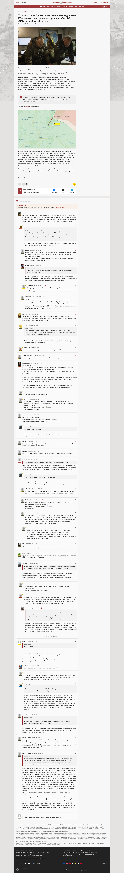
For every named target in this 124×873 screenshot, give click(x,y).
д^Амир (26, 665)
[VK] (25, 863)
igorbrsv (27, 250)
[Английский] (66, 863)
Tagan (23, 714)
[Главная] (17, 6)
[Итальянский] (72, 863)
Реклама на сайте (67, 850)
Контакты (75, 850)
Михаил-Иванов (26, 737)
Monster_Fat (27, 347)
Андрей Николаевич (27, 355)
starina (24, 641)
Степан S (26, 426)
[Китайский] (81, 863)
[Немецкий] (69, 863)
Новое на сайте (79, 6)
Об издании (81, 850)
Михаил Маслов (31, 528)
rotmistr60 (24, 459)
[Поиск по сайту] (107, 6)
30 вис (27, 608)
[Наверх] (105, 863)
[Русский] (63, 863)
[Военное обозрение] (62, 2)
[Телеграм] (17, 863)
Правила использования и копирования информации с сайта (30, 857)
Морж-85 (24, 815)
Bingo (23, 553)
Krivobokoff (30, 285)
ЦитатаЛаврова (26, 363)
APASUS (27, 265)
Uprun (23, 543)
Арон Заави (27, 226)
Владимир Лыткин (23, 177)
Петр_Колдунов (28, 684)
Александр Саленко (30, 296)
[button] (94, 2)
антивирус (25, 414)
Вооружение (51, 6)
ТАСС (27, 106)
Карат (25, 325)
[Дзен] (29, 863)
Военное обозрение (23, 11)
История (58, 6)
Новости (42, 6)
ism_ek (24, 441)
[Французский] (78, 863)
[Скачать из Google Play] (37, 863)
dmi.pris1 (24, 314)
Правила (88, 850)
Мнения (65, 6)
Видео (71, 6)
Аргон (25, 392)
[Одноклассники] (21, 863)
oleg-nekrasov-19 (26, 213)
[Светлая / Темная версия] (103, 6)
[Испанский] (75, 863)
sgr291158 (24, 451)
